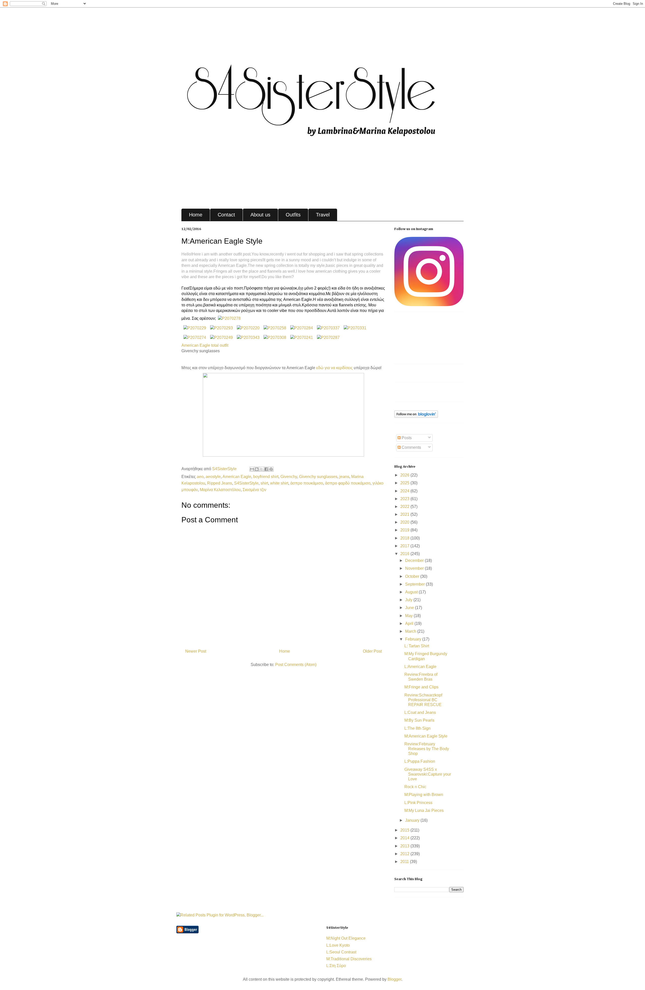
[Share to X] (261, 469)
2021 (405, 514)
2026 (405, 475)
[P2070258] (275, 328)
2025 (405, 483)
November (415, 568)
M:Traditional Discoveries (349, 959)
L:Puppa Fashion (419, 761)
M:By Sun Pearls (419, 720)
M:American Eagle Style (425, 736)
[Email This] (251, 469)
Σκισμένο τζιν (254, 490)
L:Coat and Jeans (420, 712)
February (413, 639)
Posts (406, 438)
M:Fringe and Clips (421, 687)
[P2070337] (328, 328)
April (409, 623)
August (412, 592)
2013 (405, 846)
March (411, 631)
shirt (264, 483)
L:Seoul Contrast (341, 952)
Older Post (372, 651)
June (410, 607)
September (415, 584)
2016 (405, 554)
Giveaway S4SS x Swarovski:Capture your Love (427, 774)
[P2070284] (301, 328)
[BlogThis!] (256, 469)
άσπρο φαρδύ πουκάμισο (347, 483)
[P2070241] (301, 337)
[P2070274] (194, 337)
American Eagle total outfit (204, 345)
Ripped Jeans (219, 483)
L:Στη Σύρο (336, 966)
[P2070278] (229, 318)
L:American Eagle (420, 666)
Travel (323, 214)
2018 (405, 538)
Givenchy (288, 476)
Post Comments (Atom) (295, 664)
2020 (405, 522)
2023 (405, 499)
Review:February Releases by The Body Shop (426, 749)
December (415, 560)
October (412, 576)
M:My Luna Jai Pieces (424, 810)
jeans (344, 476)
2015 (405, 830)
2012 (405, 854)
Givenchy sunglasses (318, 476)
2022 (405, 506)
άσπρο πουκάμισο (306, 483)
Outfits (293, 214)
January (413, 820)
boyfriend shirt (265, 476)
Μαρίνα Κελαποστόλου (220, 490)
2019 (405, 530)
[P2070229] (194, 328)
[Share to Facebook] (266, 469)
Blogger (394, 979)
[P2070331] (355, 328)
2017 (405, 546)
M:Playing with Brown (423, 794)
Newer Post (195, 651)
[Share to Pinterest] (271, 469)
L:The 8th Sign (417, 728)
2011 (405, 861)
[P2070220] (248, 328)
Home (195, 214)
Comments (411, 447)
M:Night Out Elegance (346, 938)
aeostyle (213, 476)
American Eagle (236, 476)
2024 (405, 491)
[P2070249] (221, 337)
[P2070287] (328, 337)
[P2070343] (248, 337)
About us (260, 214)
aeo (200, 476)
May (409, 616)
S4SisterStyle (225, 469)
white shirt (279, 483)
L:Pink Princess (418, 803)
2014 (405, 838)
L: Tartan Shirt (416, 646)
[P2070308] (275, 337)
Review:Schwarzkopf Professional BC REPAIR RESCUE (423, 700)
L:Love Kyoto (338, 945)
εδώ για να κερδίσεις (334, 368)
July (409, 600)
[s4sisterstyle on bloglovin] (416, 416)
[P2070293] (221, 328)
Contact (226, 214)
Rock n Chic (415, 787)
